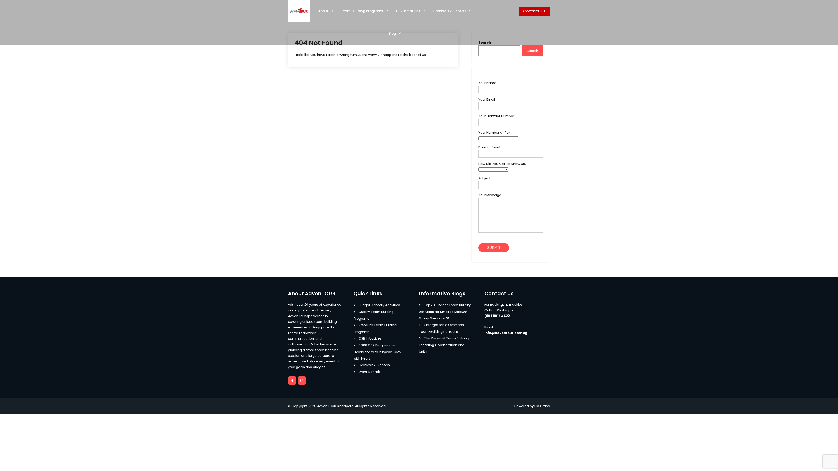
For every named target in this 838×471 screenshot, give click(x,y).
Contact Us (534, 11)
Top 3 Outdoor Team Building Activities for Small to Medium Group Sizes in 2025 (445, 312)
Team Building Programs (362, 11)
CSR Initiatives (408, 11)
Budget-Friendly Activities (379, 305)
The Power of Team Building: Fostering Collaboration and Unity (444, 345)
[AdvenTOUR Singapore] (299, 11)
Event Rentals (370, 371)
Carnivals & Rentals (450, 11)
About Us (325, 11)
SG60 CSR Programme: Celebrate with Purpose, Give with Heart (377, 352)
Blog (392, 33)
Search (532, 50)
